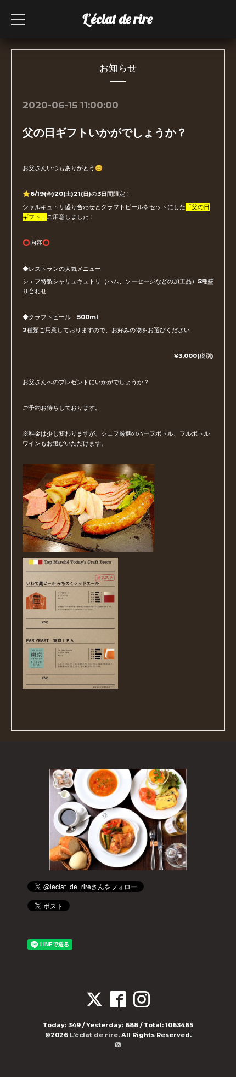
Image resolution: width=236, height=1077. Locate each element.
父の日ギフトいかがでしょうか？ (105, 132)
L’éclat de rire (117, 18)
